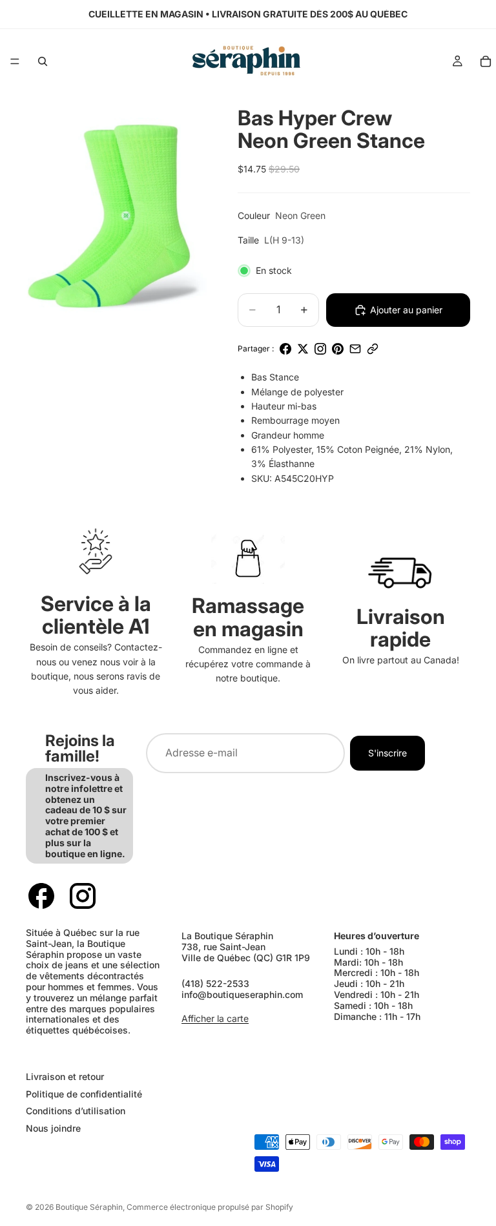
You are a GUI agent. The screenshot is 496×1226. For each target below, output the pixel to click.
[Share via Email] (355, 349)
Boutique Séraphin (89, 1207)
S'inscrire (387, 752)
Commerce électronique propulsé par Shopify (210, 1207)
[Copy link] (372, 349)
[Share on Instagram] (320, 349)
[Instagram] (82, 895)
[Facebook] (41, 895)
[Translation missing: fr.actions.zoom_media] (110, 215)
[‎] (130, 1050)
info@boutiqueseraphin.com (242, 994)
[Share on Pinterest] (338, 349)
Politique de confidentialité (84, 1093)
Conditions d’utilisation (75, 1110)
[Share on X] (303, 349)
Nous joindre (53, 1128)
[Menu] (15, 61)
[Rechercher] (42, 61)
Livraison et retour (65, 1076)
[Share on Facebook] (285, 349)
